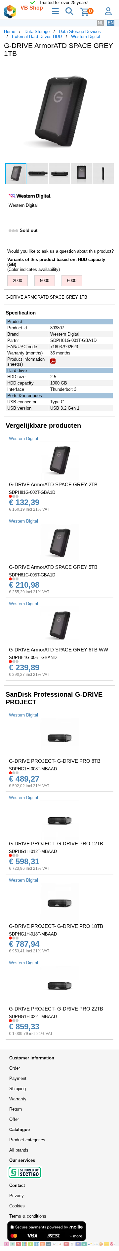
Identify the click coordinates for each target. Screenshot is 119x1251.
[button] (109, 69)
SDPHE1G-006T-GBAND (33, 657)
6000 (71, 280)
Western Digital (85, 36)
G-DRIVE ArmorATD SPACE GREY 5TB (53, 567)
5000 (44, 280)
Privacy (16, 1195)
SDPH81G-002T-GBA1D (32, 492)
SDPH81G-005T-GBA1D (32, 574)
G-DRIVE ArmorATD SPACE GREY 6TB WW (58, 649)
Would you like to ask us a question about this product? (60, 251)
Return (15, 1109)
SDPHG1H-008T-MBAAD (33, 768)
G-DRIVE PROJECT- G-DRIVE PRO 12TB (56, 843)
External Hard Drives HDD (37, 36)
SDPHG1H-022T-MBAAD (33, 1016)
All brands (18, 1150)
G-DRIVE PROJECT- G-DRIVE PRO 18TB (56, 926)
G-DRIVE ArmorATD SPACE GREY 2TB (53, 484)
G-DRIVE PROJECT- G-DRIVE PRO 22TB (56, 1009)
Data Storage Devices (80, 31)
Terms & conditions (27, 1216)
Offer (14, 1119)
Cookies (17, 1205)
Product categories (27, 1139)
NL (100, 22)
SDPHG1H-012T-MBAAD (33, 851)
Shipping (17, 1088)
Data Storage (37, 31)
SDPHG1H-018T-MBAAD (33, 934)
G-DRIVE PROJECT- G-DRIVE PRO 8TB (54, 761)
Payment (17, 1078)
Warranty (17, 1098)
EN (111, 22)
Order (14, 1068)
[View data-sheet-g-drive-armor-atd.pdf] (53, 362)
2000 (17, 280)
